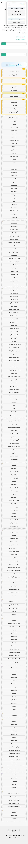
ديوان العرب (14, 449)
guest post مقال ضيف (14, 427)
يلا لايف (14, 595)
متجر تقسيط (14, 325)
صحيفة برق (14, 105)
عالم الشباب (14, 81)
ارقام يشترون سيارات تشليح (14, 570)
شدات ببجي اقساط (14, 290)
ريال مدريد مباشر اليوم (14, 601)
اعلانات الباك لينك (14, 239)
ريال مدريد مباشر (14, 478)
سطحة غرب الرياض (14, 548)
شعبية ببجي (14, 379)
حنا (14, 405)
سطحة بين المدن (14, 538)
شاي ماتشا (14, 411)
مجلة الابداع (14, 172)
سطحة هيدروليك (14, 541)
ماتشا (14, 408)
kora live (14, 671)
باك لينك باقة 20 (14, 433)
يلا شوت (14, 465)
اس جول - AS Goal (14, 662)
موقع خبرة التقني (14, 156)
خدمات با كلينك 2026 (14, 443)
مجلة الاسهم (14, 137)
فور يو (14, 363)
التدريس (14, 248)
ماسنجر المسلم (14, 96)
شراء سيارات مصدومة (14, 573)
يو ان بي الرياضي (14, 271)
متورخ (14, 162)
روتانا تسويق (14, 169)
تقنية (14, 245)
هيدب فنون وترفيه (14, 280)
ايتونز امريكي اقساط (14, 357)
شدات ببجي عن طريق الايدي (14, 344)
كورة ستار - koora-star (14, 623)
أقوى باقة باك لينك (14, 440)
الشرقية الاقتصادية (14, 140)
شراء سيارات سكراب (14, 561)
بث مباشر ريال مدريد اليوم (14, 592)
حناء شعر (14, 402)
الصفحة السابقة (20, 37)
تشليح (14, 557)
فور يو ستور (14, 338)
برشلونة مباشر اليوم (14, 604)
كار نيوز (14, 153)
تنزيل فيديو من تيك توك (14, 793)
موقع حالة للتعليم (14, 274)
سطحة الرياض (14, 532)
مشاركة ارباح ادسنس (14, 74)
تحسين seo (14, 90)
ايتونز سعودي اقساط (14, 309)
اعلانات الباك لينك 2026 (14, 258)
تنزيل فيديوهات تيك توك (14, 800)
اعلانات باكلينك (14, 459)
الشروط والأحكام (8, 835)
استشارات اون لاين (14, 178)
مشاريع (14, 453)
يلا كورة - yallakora (14, 655)
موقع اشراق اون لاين (14, 112)
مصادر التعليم (14, 264)
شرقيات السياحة (14, 210)
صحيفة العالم (14, 284)
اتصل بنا (9, 837)
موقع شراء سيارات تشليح (14, 567)
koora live (14, 636)
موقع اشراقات (14, 108)
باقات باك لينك (14, 232)
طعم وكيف (14, 194)
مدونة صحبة (14, 207)
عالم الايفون (14, 143)
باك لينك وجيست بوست (14, 261)
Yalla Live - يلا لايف (14, 649)
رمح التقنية (14, 188)
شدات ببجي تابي (14, 299)
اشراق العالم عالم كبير (14, 252)
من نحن (22, 835)
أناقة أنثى (14, 159)
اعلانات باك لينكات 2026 (14, 769)
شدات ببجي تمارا (14, 293)
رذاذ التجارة (14, 191)
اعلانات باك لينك (14, 456)
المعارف (14, 182)
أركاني (14, 201)
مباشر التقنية (14, 204)
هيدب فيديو (14, 185)
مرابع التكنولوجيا (14, 127)
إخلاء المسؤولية (16, 835)
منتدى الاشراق (14, 255)
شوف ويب (14, 134)
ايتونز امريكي (14, 306)
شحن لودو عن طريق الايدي (14, 376)
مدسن (14, 166)
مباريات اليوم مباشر (14, 471)
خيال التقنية (14, 130)
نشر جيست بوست (14, 424)
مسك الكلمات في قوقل (14, 118)
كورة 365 (14, 582)
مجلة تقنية (14, 268)
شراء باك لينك (14, 223)
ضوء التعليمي (14, 102)
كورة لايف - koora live (14, 747)
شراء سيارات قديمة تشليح (14, 577)
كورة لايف (14, 674)
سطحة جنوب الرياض (14, 551)
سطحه (14, 535)
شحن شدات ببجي (14, 367)
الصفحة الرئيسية (20, 39)
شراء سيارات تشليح (14, 564)
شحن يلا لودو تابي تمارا (14, 350)
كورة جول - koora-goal (14, 626)
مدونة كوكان (14, 146)
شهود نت (14, 198)
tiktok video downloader (14, 803)
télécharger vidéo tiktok (14, 806)
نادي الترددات (14, 175)
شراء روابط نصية (14, 229)
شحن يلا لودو (14, 373)
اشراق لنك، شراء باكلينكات (14, 236)
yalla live (14, 614)
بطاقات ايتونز (14, 383)
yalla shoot (14, 468)
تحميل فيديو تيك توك (14, 796)
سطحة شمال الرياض (14, 545)
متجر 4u (14, 341)
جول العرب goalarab (14, 589)
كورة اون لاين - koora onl (14, 652)
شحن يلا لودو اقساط (14, 312)
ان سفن (14, 124)
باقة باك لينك (14, 87)
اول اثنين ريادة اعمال (14, 71)
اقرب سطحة (14, 554)
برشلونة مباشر (14, 474)
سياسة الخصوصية (16, 837)
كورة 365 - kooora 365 (14, 658)
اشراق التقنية (14, 121)
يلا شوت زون (14, 781)
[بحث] (2, 2)
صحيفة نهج (14, 150)
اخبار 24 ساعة (14, 277)
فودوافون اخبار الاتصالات (14, 242)
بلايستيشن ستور (14, 386)
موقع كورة (14, 715)
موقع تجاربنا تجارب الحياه (14, 446)
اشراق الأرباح (14, 217)
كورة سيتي (14, 586)
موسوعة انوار (14, 214)
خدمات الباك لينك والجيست (14, 421)
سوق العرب (14, 430)
